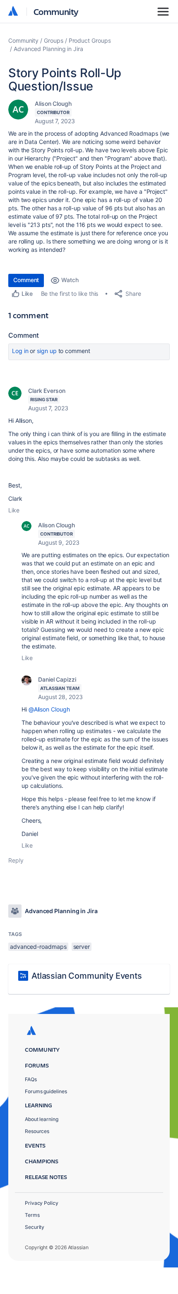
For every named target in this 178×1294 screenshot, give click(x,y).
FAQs (31, 1079)
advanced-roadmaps (38, 946)
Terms (32, 1215)
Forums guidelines (46, 1091)
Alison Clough (53, 103)
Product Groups (90, 40)
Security (34, 1227)
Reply (16, 860)
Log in (20, 350)
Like (13, 510)
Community (56, 11)
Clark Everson (46, 390)
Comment (26, 279)
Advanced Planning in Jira (48, 48)
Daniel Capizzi (57, 679)
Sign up (46, 350)
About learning (41, 1119)
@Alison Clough (49, 709)
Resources (37, 1131)
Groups (53, 40)
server (81, 946)
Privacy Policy (41, 1203)
